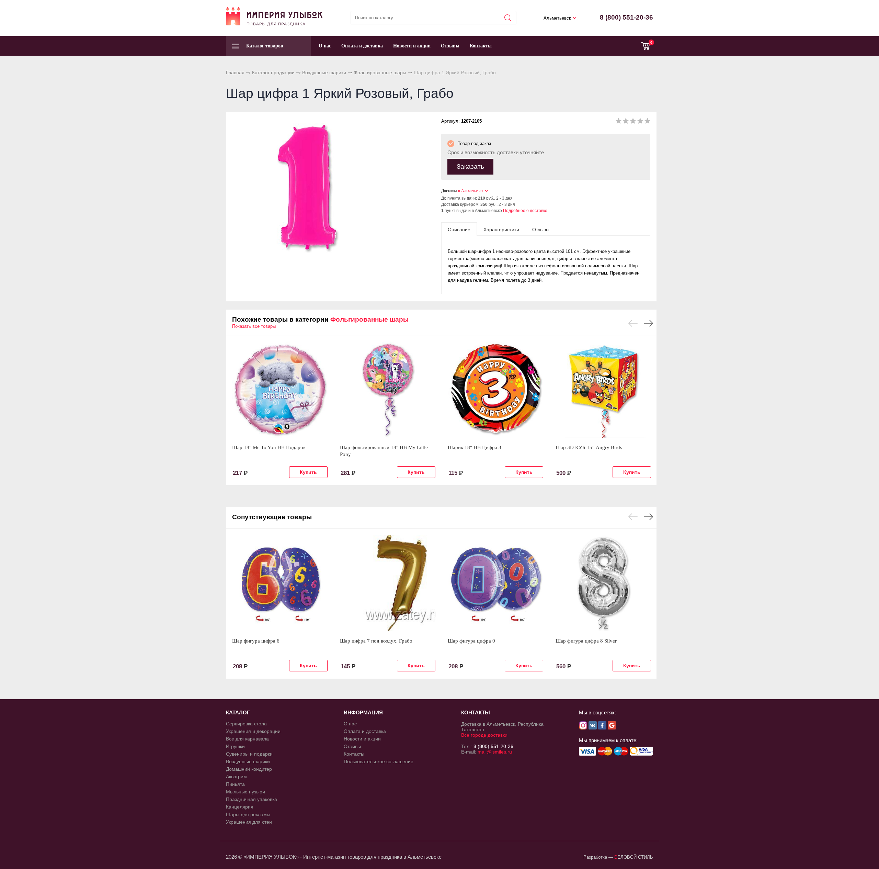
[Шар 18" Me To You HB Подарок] (280, 390)
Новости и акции (412, 45)
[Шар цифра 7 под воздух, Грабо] (387, 583)
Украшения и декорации (253, 731)
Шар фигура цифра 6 (255, 641)
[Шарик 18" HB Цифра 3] (495, 390)
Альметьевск (557, 18)
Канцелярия (239, 807)
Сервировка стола (246, 723)
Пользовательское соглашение (378, 761)
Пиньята (235, 784)
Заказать (470, 166)
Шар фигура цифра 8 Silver (586, 641)
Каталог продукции (273, 72)
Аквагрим (236, 776)
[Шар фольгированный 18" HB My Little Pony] (387, 390)
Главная (235, 72)
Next (648, 323)
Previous (633, 323)
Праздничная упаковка (251, 799)
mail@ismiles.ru (495, 752)
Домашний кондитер (249, 769)
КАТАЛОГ (238, 712)
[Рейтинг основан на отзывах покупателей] (633, 122)
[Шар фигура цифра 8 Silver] (603, 583)
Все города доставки (484, 735)
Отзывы (450, 45)
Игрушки (235, 746)
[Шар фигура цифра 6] (280, 583)
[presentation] (459, 229)
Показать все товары (254, 326)
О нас (325, 45)
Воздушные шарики (324, 72)
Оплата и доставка (362, 45)
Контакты (481, 45)
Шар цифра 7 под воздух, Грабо (376, 641)
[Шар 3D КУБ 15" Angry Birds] (603, 390)
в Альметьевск (470, 190)
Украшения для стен (249, 822)
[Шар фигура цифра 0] (495, 583)
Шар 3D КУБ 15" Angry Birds (589, 447)
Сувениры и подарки (249, 754)
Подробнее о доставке (525, 210)
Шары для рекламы (248, 814)
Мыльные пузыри (245, 791)
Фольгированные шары (380, 72)
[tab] (459, 229)
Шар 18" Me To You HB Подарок (269, 447)
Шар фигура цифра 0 (471, 641)
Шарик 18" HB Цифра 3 (474, 447)
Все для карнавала (247, 739)
